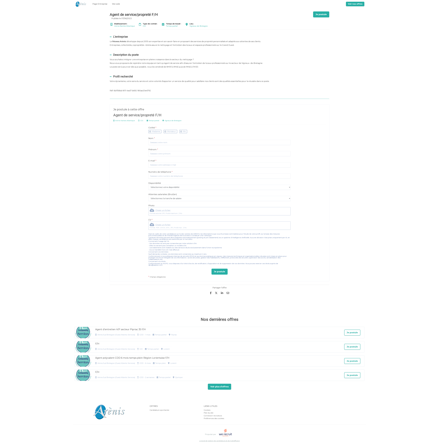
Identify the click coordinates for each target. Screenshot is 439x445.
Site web (116, 4)
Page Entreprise (99, 4)
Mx (184, 131)
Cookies (207, 410)
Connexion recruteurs (213, 416)
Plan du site (208, 413)
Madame (156, 131)
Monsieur (171, 131)
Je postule (219, 271)
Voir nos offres (355, 4)
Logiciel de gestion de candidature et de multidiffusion (219, 441)
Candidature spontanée (159, 410)
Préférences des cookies (214, 418)
